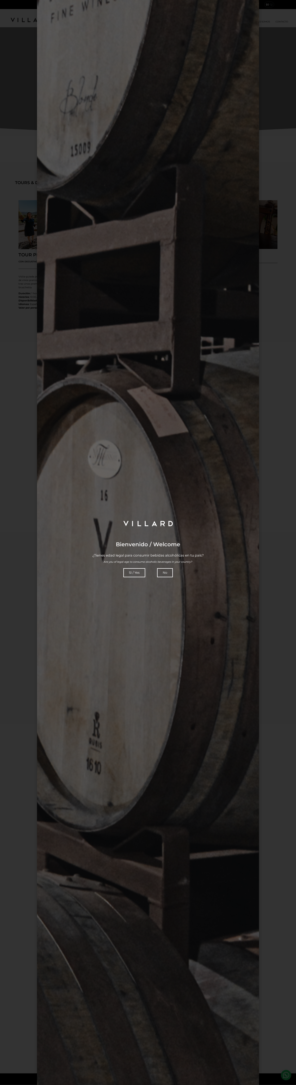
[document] (148, 542)
